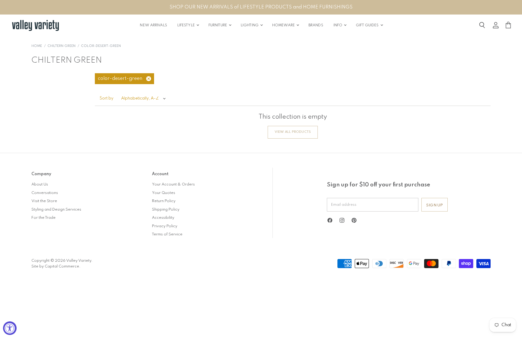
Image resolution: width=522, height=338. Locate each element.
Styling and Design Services (56, 210)
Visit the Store (44, 201)
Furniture (218, 25)
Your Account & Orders (173, 184)
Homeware (284, 25)
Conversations (44, 193)
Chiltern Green (62, 46)
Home (36, 46)
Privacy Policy (164, 226)
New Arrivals (153, 25)
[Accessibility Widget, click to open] (10, 328)
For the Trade (43, 218)
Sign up (434, 205)
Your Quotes (163, 193)
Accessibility (163, 218)
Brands (315, 25)
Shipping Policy (165, 210)
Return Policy (164, 201)
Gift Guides (367, 25)
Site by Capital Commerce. (55, 266)
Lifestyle (186, 25)
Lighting (250, 25)
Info (338, 25)
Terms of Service (167, 234)
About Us (39, 184)
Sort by (107, 98)
